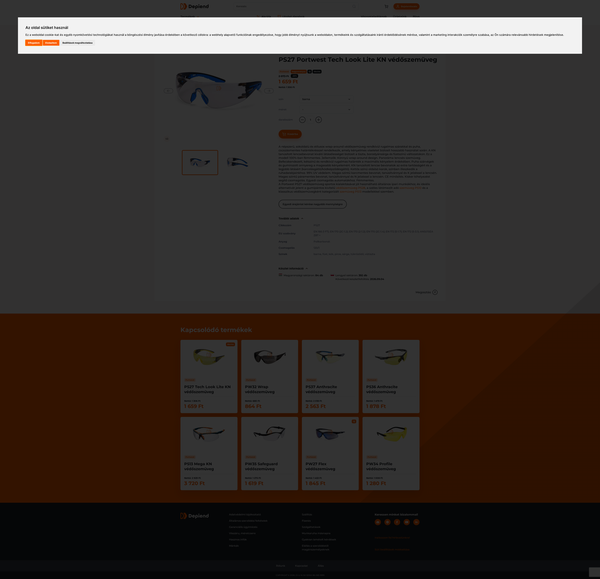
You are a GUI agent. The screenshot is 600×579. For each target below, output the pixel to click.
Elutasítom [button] (51, 42)
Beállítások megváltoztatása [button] (77, 42)
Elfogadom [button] (34, 42)
